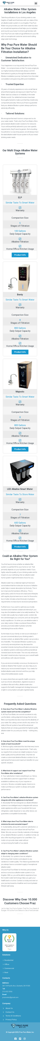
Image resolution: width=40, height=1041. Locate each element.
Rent (6, 972)
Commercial (9, 968)
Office (6, 964)
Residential (8, 960)
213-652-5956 (7, 991)
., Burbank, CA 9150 (22, 986)
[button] (36, 3)
